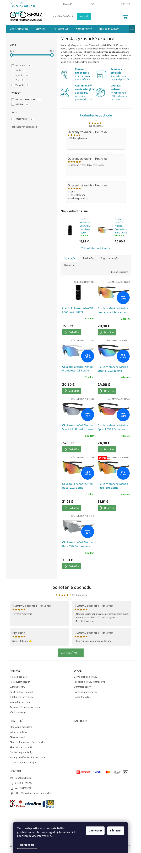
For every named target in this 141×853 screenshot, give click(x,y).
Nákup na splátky (18, 732)
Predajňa (67, 4)
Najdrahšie (88, 258)
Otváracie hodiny (82, 687)
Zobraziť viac (70, 652)
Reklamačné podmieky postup (25, 707)
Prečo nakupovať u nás (85, 692)
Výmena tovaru (17, 687)
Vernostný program (20, 702)
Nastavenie (27, 845)
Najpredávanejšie (110, 258)
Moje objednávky (18, 677)
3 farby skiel (23, 119)
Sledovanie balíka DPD (21, 727)
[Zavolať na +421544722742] (15, 2)
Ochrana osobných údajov (23, 762)
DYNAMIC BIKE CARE (27, 99)
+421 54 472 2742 (23, 783)
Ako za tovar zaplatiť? (21, 747)
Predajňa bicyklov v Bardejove (89, 682)
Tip (19, 80)
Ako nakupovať (17, 737)
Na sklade (22, 65)
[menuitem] (19, 29)
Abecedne (69, 265)
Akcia (20, 70)
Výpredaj (22, 85)
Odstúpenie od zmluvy (21, 697)
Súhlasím (115, 830)
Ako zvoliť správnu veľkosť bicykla (27, 742)
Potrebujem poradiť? (20, 682)
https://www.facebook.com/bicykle (33, 793)
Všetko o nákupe (18, 712)
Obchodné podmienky (21, 752)
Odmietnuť (95, 830)
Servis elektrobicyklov (85, 677)
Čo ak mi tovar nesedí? (21, 692)
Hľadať (83, 16)
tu (51, 836)
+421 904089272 (23, 788)
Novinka (21, 75)
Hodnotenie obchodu (96, 115)
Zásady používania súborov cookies (28, 757)
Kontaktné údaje (82, 697)
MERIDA (21, 104)
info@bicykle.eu (23, 778)
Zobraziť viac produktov (94, 248)
